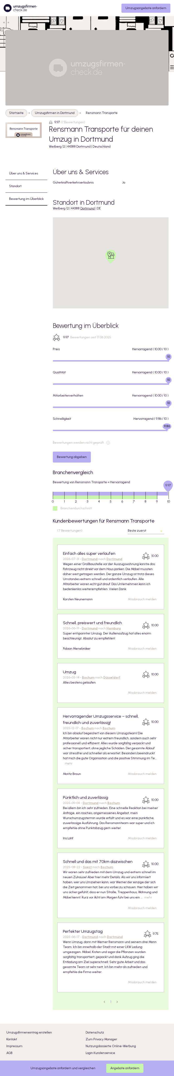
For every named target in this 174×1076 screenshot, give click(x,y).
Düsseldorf (111, 677)
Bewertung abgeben (72, 457)
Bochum (88, 677)
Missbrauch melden (142, 599)
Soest (87, 867)
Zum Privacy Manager (101, 1039)
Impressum (14, 1046)
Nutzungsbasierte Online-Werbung (111, 1046)
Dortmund (87, 208)
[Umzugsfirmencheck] (20, 8)
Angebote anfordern (124, 1068)
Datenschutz (95, 1032)
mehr (68, 763)
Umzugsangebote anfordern (146, 8)
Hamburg (113, 628)
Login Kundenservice (100, 1053)
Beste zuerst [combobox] (137, 531)
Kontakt (11, 1039)
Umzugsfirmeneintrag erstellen (29, 1032)
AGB (9, 1053)
